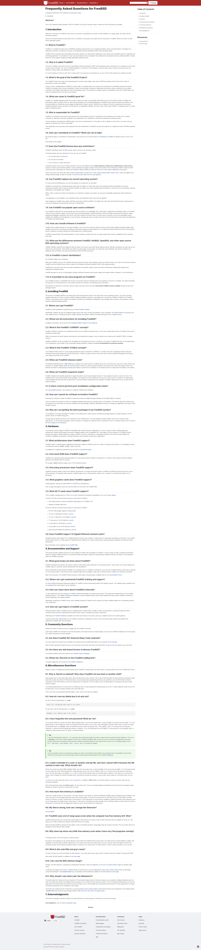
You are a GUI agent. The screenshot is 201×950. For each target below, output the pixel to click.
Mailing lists (120, 927)
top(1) (61, 799)
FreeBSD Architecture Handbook (69, 595)
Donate (153, 3)
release (114, 495)
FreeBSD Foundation (80, 923)
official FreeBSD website (82, 309)
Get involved (121, 920)
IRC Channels (121, 930)
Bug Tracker (120, 933)
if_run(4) (70, 514)
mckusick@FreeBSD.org (67, 871)
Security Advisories (79, 933)
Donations (142, 920)
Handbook (110, 755)
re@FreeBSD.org (69, 364)
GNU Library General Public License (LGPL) (106, 172)
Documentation (82, 3)
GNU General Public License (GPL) (82, 172)
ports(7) (47, 231)
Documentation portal (102, 920)
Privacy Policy (143, 927)
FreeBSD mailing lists (77, 662)
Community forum (122, 923)
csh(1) (52, 709)
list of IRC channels (111, 642)
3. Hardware (142, 19)
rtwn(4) (73, 517)
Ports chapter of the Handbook (57, 422)
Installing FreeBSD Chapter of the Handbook (84, 323)
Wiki (97, 937)
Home (91, 907)
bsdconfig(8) (52, 390)
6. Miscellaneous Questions (146, 27)
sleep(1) (96, 889)
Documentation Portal (115, 575)
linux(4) (86, 281)
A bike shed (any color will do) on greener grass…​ (91, 891)
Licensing (141, 923)
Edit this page (143, 43)
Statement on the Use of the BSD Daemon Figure (106, 865)
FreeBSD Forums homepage (81, 653)
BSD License (68, 150)
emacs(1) (77, 780)
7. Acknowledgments (144, 30)
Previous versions (101, 930)
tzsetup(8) (51, 811)
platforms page (86, 449)
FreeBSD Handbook (61, 616)
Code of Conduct (79, 930)
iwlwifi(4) (70, 501)
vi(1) (71, 780)
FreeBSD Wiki (74, 545)
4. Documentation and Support (147, 22)
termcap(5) (48, 782)
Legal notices (142, 930)
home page (77, 856)
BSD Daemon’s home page (111, 871)
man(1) (128, 610)
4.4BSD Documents (101, 933)
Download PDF (144, 41)
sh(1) (73, 680)
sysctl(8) (129, 797)
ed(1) (46, 777)
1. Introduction (142, 13)
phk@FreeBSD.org (51, 891)
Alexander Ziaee (71, 903)
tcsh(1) (82, 692)
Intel (69, 487)
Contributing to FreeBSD (106, 136)
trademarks (50, 16)
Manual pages (100, 923)
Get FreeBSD (70, 3)
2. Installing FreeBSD (144, 16)
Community (93, 3)
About (61, 3)
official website (118, 312)
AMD (75, 487)
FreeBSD (77, 920)
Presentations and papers (103, 927)
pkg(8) (117, 227)
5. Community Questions (145, 25)
